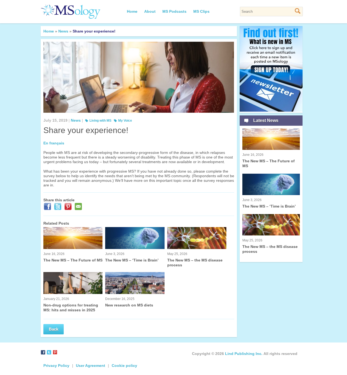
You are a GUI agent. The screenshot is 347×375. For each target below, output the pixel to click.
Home (132, 11)
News (63, 31)
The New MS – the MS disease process (195, 259)
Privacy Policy (56, 365)
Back (53, 329)
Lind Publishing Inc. (243, 353)
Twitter (58, 207)
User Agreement (90, 365)
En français (53, 143)
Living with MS (100, 120)
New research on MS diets (129, 302)
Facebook (48, 207)
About (150, 11)
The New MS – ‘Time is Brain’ (132, 257)
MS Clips (201, 11)
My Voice (125, 120)
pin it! (68, 207)
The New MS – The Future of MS (72, 257)
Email (78, 207)
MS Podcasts (174, 11)
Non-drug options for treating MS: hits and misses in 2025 (70, 304)
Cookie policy (124, 365)
